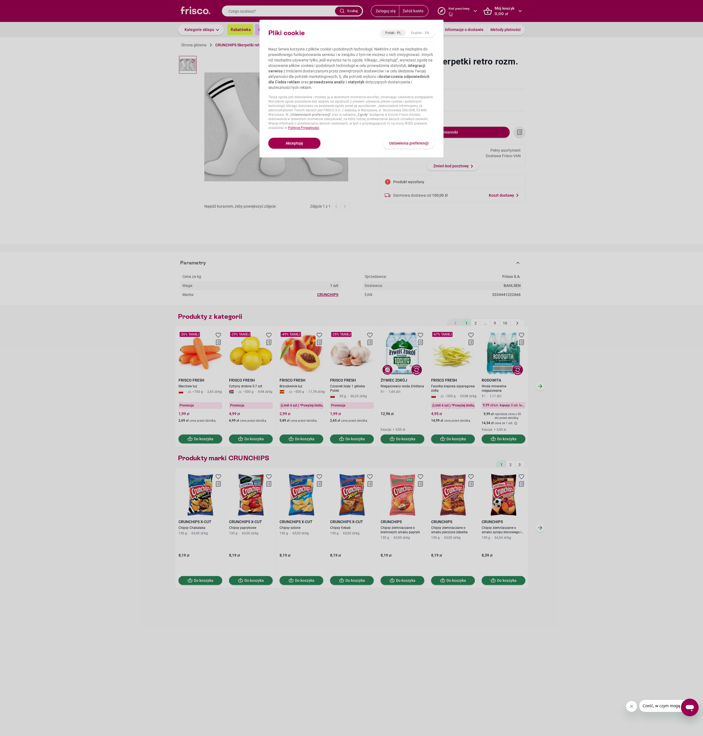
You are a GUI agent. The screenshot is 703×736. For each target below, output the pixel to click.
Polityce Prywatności (303, 128)
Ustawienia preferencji (409, 143)
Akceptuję (294, 143)
